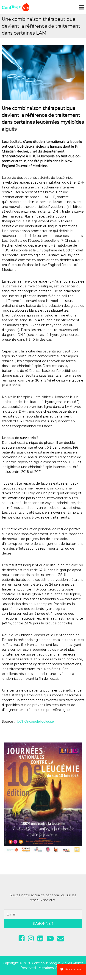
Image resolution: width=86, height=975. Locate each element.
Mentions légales (52, 968)
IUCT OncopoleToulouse (35, 721)
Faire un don (74, 969)
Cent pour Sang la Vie (49, 963)
